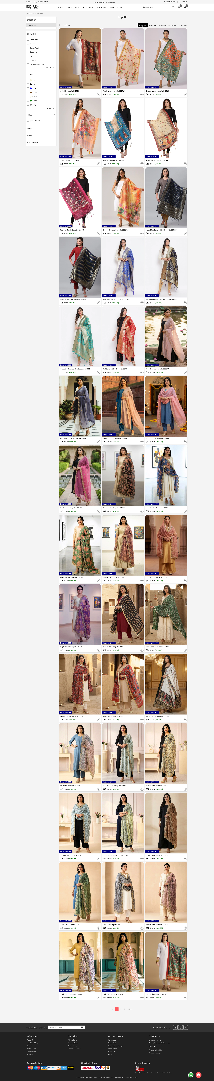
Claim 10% (150, 552)
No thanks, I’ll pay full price (114, 563)
